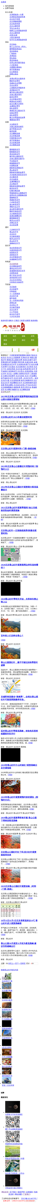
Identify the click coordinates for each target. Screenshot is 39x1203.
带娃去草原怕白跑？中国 (14, 1158)
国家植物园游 (7, 1028)
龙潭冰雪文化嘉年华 (17, 79)
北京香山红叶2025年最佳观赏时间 (16, 417)
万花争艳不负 (7, 1038)
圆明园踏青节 (15, 218)
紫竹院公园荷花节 (16, 156)
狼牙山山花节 (15, 220)
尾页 (24, 963)
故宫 (36, 378)
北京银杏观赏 (15, 236)
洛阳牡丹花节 (24, 373)
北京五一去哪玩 (12, 373)
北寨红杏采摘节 (9, 376)
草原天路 (20, 362)
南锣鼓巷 (16, 387)
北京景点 (20, 371)
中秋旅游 (13, 291)
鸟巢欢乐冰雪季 (16, 83)
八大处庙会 (14, 65)
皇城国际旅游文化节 (17, 271)
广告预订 (26, 1194)
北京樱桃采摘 (15, 133)
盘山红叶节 (14, 241)
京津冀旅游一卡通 (16, 14)
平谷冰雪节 (14, 85)
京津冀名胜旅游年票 (17, 17)
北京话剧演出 (21, 367)
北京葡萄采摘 (15, 145)
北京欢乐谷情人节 (21, 385)
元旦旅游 (13, 287)
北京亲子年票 (15, 19)
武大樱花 (8, 389)
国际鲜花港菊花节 (16, 168)
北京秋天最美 (7, 1000)
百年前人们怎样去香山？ (12, 635)
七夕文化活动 (15, 316)
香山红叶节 (14, 232)
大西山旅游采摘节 (16, 127)
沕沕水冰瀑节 (28, 360)
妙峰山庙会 (14, 74)
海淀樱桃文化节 (16, 383)
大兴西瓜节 (14, 124)
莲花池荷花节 (15, 154)
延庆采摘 (13, 131)
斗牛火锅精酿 (7, 1057)
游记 (23, 340)
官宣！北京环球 (8, 1085)
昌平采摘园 (12, 362)
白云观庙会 (14, 72)
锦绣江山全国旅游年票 (18, 30)
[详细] (33, 408)
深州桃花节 (12, 371)
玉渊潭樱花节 (15, 181)
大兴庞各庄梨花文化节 (18, 175)
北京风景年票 (15, 24)
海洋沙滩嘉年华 (27, 380)
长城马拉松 (29, 362)
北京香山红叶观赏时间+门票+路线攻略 (18, 448)
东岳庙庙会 (14, 51)
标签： (3, 412)
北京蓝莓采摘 (15, 143)
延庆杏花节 (14, 188)
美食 (9, 350)
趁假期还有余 (7, 1009)
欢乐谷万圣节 (15, 314)
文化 (15, 350)
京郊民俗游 (14, 273)
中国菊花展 (14, 165)
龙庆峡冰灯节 (15, 90)
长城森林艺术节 (16, 259)
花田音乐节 (14, 255)
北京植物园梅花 (7, 387)
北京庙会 (13, 44)
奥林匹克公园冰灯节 (17, 111)
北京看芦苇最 (7, 990)
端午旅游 (13, 298)
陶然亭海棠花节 (16, 211)
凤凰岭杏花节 (15, 200)
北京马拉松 (20, 376)
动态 (14, 336)
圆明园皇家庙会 (16, 49)
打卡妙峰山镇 (7, 1019)
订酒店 (16, 320)
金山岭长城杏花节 (16, 209)
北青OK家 (13, 35)
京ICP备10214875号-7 (29, 1198)
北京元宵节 (14, 310)
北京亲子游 (14, 296)
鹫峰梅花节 (14, 197)
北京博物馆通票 (16, 21)
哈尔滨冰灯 (32, 385)
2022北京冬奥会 (16, 280)
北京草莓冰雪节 (16, 99)
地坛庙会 (13, 58)
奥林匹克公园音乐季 (14, 360)
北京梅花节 (14, 184)
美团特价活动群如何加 (14, 1144)
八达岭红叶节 (15, 229)
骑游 (5, 340)
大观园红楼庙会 (16, 67)
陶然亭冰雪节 (15, 81)
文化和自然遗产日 (24, 364)
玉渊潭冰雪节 (15, 106)
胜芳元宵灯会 (26, 387)
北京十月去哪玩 (31, 376)
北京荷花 (29, 367)
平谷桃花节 (14, 161)
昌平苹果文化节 (16, 129)
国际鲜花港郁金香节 (17, 172)
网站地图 (18, 1194)
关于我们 (13, 1192)
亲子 (14, 340)
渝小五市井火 (7, 1066)
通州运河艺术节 (16, 268)
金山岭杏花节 (15, 204)
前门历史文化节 (16, 275)
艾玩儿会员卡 (15, 28)
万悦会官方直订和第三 (14, 1188)
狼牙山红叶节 (15, 239)
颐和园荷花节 (15, 152)
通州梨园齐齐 (7, 1076)
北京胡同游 (14, 264)
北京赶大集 (5, 380)
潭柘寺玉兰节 (15, 207)
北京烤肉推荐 (28, 383)
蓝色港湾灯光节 (16, 278)
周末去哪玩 (9, 385)
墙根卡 (10, 320)
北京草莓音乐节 (16, 257)
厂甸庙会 (13, 53)
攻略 (23, 336)
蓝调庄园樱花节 (16, 216)
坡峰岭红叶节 (15, 243)
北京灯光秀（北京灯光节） (23, 378)
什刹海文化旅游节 (16, 282)
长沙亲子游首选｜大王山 (14, 1173)
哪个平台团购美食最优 (14, 1129)
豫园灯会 (15, 389)
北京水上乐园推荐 (13, 357)
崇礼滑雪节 (14, 108)
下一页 (19, 963)
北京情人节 (14, 305)
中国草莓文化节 (16, 138)
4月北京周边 (6, 1047)
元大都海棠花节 (16, 213)
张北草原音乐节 (16, 248)
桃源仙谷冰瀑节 (16, 101)
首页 (2, 392)
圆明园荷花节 (15, 149)
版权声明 (21, 1192)
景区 (32, 340)
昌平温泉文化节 (7, 378)
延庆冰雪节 (14, 97)
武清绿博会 (29, 371)
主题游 (3, 2)
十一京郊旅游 (15, 294)
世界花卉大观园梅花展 (18, 195)
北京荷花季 (14, 225)
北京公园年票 (15, 26)
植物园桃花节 (15, 163)
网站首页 (5, 1192)
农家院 (27, 320)
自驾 (32, 336)
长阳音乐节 (14, 252)
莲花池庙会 (14, 60)
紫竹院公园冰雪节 (16, 92)
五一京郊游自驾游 (16, 300)
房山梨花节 (14, 170)
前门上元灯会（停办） (18, 46)
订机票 (22, 320)
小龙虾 (12, 355)
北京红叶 (13, 234)
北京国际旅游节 (16, 266)
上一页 (14, 963)
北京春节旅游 (15, 307)
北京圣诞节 (14, 289)
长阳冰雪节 (14, 113)
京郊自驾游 (10, 369)
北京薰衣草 (14, 177)
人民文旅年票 (15, 37)
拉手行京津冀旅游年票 (18, 40)
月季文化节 (14, 223)
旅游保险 (34, 320)
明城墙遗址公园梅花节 (18, 193)
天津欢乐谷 (25, 357)
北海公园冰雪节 (16, 95)
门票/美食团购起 (28, 350)
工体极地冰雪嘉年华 (17, 88)
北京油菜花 (14, 179)
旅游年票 (4, 320)
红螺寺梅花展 (15, 191)
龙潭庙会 (13, 56)
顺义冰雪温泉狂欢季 (17, 117)
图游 (5, 344)
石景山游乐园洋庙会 (17, 62)
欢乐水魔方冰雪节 (16, 104)
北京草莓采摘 (15, 136)
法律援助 (29, 1192)
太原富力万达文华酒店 (14, 1114)
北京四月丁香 (7, 981)
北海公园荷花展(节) (17, 159)
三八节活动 (14, 312)
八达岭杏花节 (15, 202)
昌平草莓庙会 (15, 69)
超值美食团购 (20, 355)
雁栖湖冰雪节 (15, 120)
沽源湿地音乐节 (16, 250)
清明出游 (13, 303)
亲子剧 (31, 355)
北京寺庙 (19, 369)
